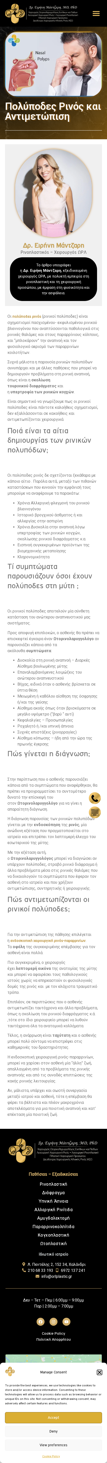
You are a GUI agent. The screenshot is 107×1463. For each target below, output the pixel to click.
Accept (53, 1418)
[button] (99, 1372)
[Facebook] (41, 1322)
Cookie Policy (51, 1456)
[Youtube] (66, 1322)
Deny (53, 1431)
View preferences (53, 1445)
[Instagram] (53, 1322)
